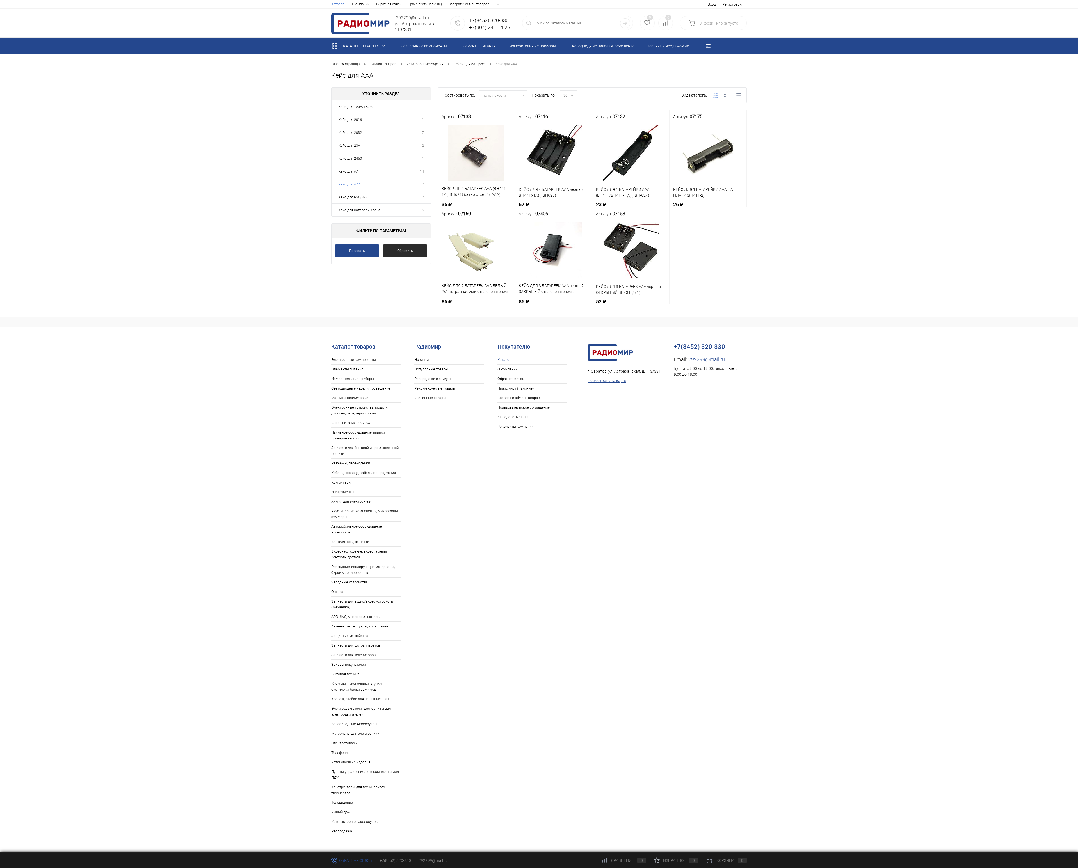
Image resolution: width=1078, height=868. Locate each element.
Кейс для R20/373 (352, 197)
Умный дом (340, 812)
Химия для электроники (351, 501)
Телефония (340, 752)
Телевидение (342, 802)
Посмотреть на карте (607, 380)
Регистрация (732, 4)
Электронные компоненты (353, 360)
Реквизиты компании (515, 426)
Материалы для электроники (355, 733)
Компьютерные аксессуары (354, 821)
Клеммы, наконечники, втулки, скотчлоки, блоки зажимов (356, 686)
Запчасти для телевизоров (353, 655)
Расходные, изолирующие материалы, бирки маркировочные (363, 570)
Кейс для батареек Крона (359, 210)
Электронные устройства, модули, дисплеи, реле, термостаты (359, 410)
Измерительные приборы (352, 379)
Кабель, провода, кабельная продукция (363, 473)
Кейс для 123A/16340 (355, 107)
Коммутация (341, 482)
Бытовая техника (345, 674)
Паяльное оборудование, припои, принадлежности (358, 435)
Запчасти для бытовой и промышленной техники (365, 451)
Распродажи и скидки (432, 379)
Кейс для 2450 (350, 158)
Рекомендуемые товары (435, 388)
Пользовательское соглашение (523, 407)
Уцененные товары (430, 398)
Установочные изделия (350, 762)
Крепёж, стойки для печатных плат (360, 699)
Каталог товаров (361, 46)
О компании (360, 4)
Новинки (421, 360)
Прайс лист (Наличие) (425, 4)
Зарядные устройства (349, 582)
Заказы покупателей (348, 664)
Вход (712, 4)
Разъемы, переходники (350, 463)
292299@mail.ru (706, 359)
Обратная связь (388, 4)
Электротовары (344, 743)
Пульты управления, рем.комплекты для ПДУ (365, 774)
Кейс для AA (348, 171)
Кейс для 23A (349, 145)
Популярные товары (431, 369)
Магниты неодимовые (349, 398)
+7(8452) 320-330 (395, 860)
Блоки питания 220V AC (350, 423)
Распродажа (341, 831)
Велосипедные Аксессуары (354, 724)
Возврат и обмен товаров (469, 4)
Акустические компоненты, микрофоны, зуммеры (364, 514)
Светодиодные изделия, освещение (360, 388)
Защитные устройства (349, 636)
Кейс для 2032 (350, 132)
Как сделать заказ (513, 417)
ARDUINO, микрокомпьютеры (355, 617)
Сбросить (405, 251)
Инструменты (342, 492)
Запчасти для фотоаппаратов (355, 645)
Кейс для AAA (349, 184)
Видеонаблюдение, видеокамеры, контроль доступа (359, 554)
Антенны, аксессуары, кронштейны (360, 626)
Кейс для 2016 (350, 120)
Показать (357, 251)
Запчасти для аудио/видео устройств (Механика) (362, 604)
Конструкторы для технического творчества (358, 790)
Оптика (337, 592)
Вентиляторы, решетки (350, 542)
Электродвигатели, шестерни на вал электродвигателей (361, 711)
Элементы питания (347, 369)
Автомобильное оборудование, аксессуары (356, 529)
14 (422, 171)
